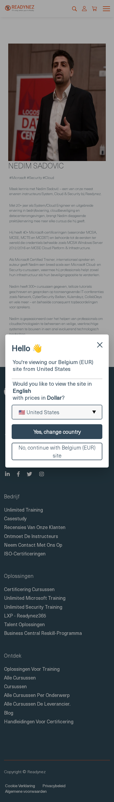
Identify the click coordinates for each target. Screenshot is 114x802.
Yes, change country (57, 432)
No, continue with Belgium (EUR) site (57, 451)
